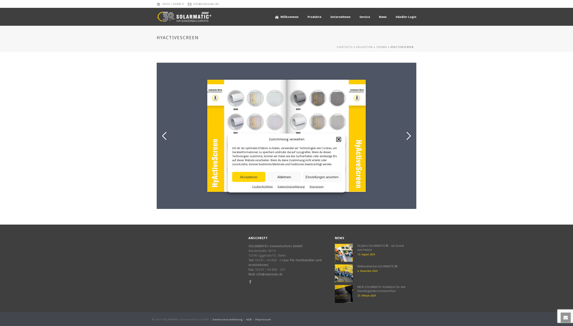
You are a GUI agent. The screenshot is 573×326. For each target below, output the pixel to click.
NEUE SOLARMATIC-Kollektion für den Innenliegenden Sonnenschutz (381, 289)
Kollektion (364, 47)
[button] (338, 139)
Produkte (314, 17)
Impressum (317, 186)
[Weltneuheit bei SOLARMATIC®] (344, 273)
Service (364, 17)
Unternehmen (340, 17)
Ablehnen (284, 177)
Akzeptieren (248, 177)
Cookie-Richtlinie (262, 186)
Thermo (381, 47)
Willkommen (289, 17)
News (383, 17)
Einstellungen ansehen (322, 177)
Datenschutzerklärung (291, 186)
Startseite (345, 47)
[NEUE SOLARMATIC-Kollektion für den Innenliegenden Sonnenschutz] (344, 294)
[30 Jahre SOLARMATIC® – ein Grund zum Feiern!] (344, 253)
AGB (249, 319)
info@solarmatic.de (206, 4)
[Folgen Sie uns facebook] (250, 282)
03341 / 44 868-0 (173, 4)
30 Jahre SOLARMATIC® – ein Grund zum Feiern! (380, 247)
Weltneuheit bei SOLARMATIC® (377, 266)
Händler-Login (406, 17)
